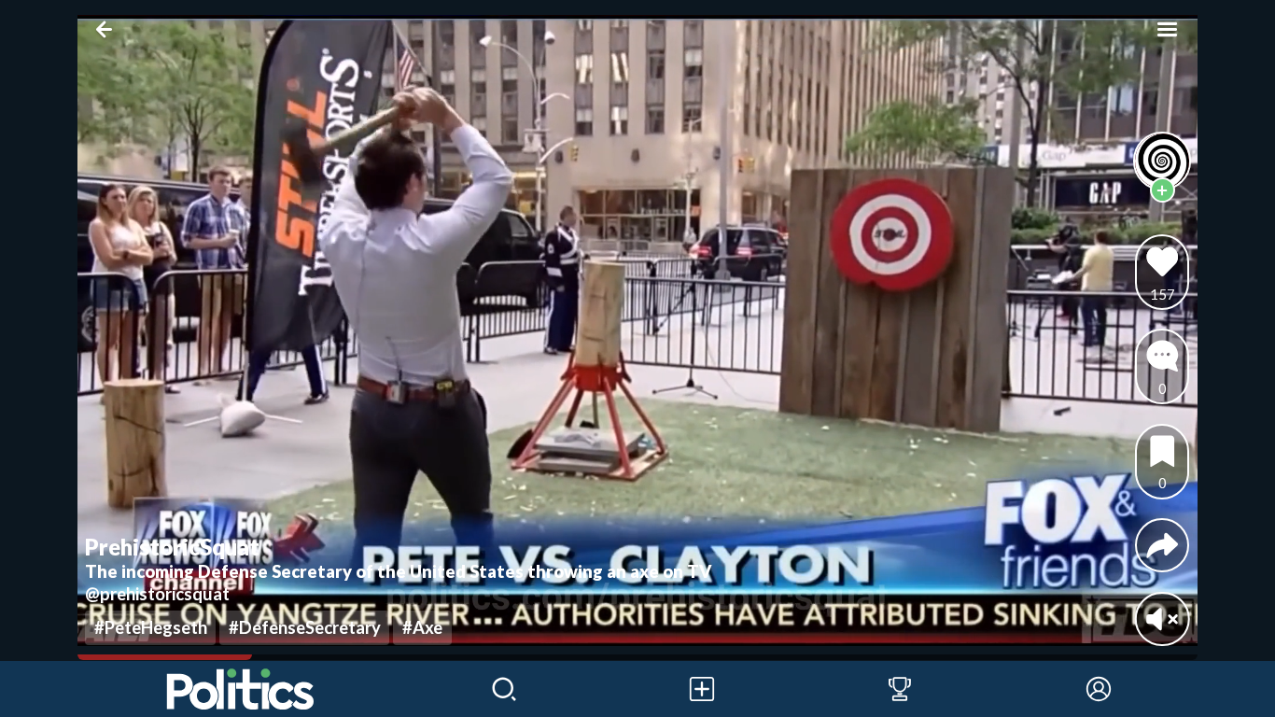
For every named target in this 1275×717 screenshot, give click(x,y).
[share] (1162, 545)
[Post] (702, 689)
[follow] (1162, 190)
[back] (108, 29)
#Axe (422, 627)
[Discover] (504, 689)
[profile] (1162, 161)
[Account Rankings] (900, 689)
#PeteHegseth (150, 627)
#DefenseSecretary (305, 627)
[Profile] (1099, 689)
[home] (241, 689)
